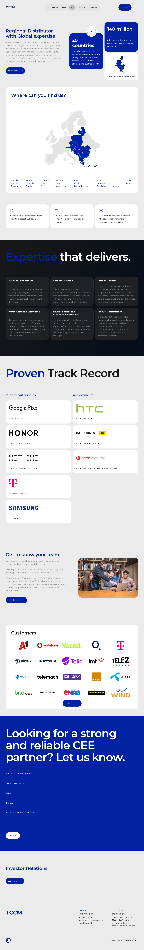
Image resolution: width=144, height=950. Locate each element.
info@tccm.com (86, 917)
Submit (13, 836)
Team (72, 7)
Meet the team (14, 600)
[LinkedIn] (8, 940)
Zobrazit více (70, 703)
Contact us (125, 7)
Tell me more (13, 71)
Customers (82, 7)
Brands (63, 7)
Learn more (12, 881)
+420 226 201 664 (86, 914)
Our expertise (52, 7)
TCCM (10, 7)
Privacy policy (114, 940)
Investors (93, 7)
